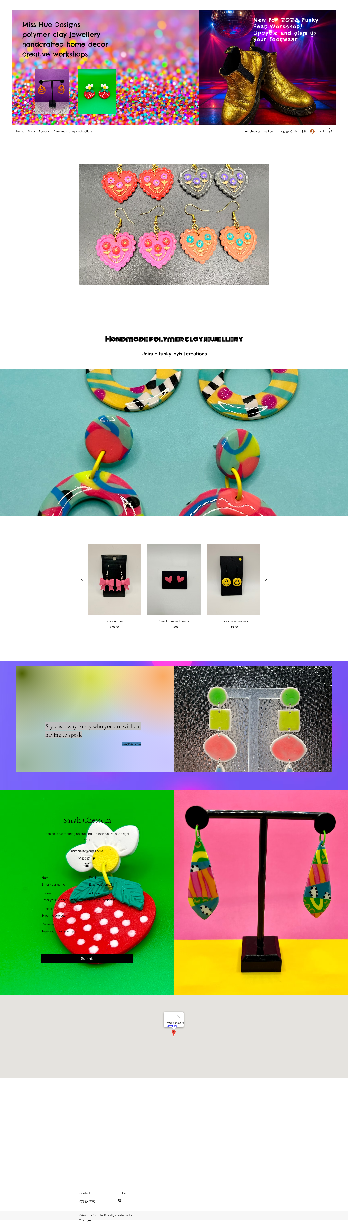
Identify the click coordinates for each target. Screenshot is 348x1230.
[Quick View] (114, 579)
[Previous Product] (81, 579)
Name (46, 877)
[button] (329, 131)
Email (93, 877)
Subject (47, 908)
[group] (174, 586)
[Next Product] (266, 579)
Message (48, 924)
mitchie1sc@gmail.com (260, 131)
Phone (46, 893)
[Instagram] (304, 131)
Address (94, 893)
